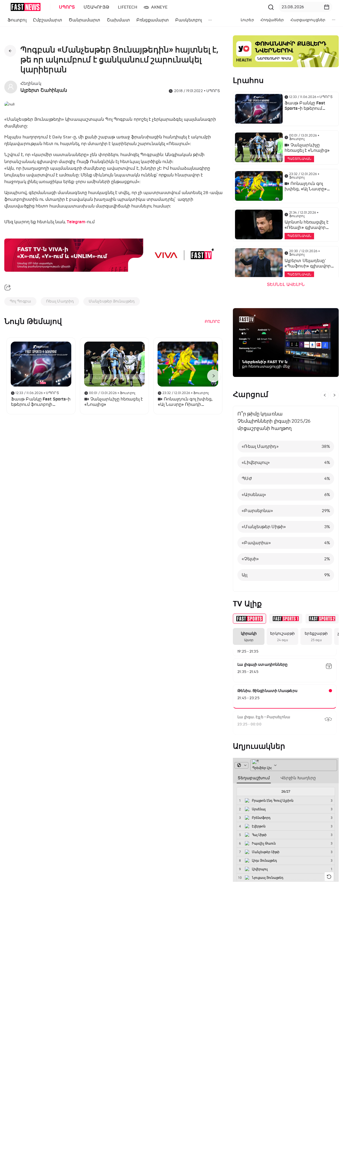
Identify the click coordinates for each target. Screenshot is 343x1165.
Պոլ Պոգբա (20, 301)
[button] (326, 7)
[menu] (160, 7)
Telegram (76, 222)
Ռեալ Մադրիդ (60, 301)
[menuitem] (66, 7)
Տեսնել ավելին (286, 284)
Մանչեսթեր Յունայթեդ (112, 301)
